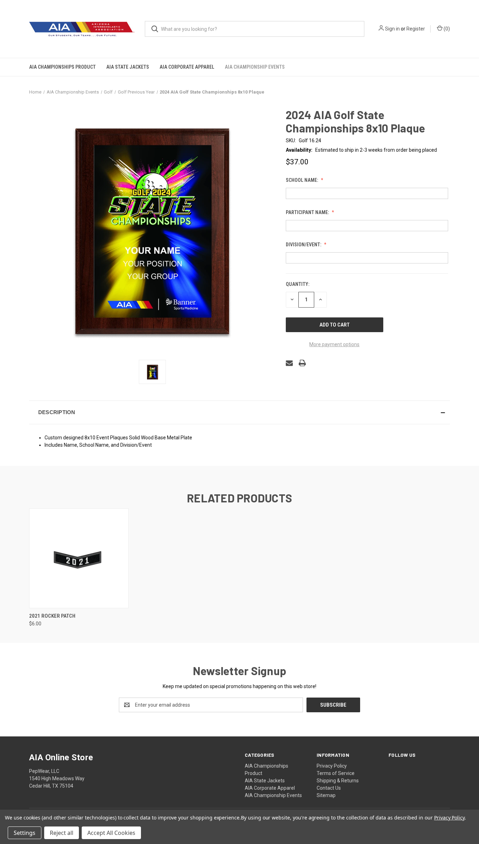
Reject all (61, 833)
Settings (24, 833)
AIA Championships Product (62, 67)
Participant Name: (308, 212)
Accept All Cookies (111, 833)
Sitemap (326, 795)
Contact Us (329, 788)
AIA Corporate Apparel (187, 67)
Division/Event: (304, 244)
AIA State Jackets (127, 67)
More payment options (334, 344)
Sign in (392, 29)
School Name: (302, 180)
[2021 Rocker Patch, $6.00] (79, 558)
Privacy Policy (332, 766)
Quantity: (297, 284)
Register (415, 29)
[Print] (302, 363)
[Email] (289, 363)
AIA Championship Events (255, 67)
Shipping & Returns (338, 780)
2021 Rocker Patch (52, 616)
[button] (239, 412)
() (446, 29)
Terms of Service (336, 773)
